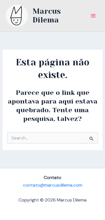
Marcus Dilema (46, 15)
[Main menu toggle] (93, 16)
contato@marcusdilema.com (52, 185)
